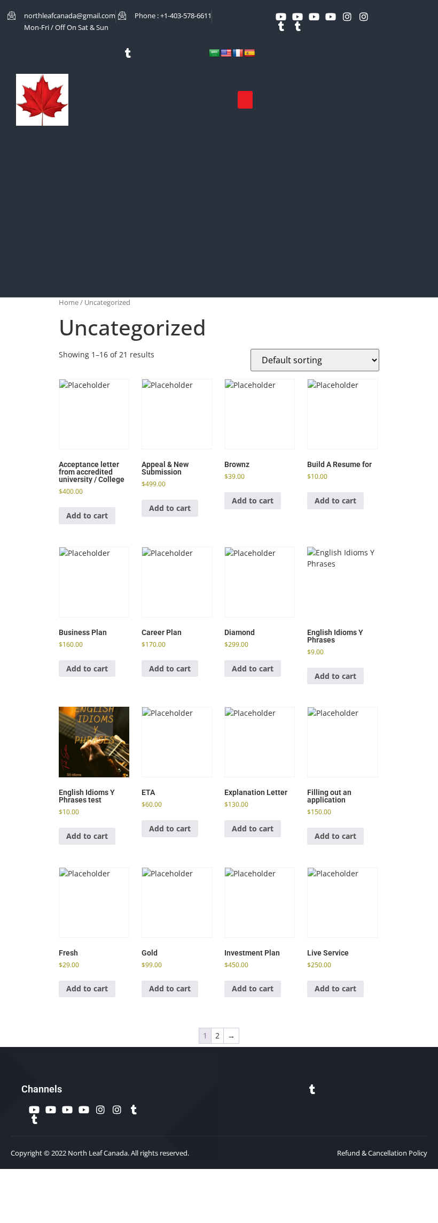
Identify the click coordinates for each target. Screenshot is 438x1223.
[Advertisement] (219, 211)
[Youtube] (281, 16)
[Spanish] (249, 53)
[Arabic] (214, 53)
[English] (226, 53)
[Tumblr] (281, 26)
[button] (245, 100)
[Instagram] (347, 16)
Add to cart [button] (87, 515)
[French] (237, 53)
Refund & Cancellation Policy (382, 1153)
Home (69, 302)
